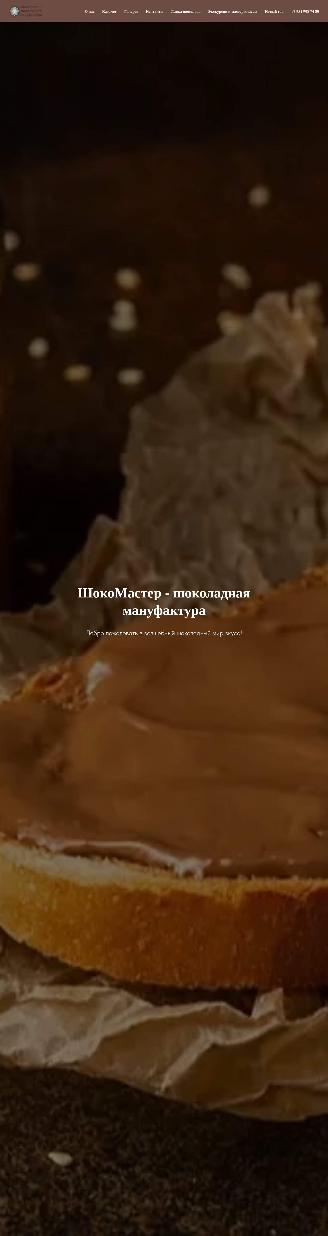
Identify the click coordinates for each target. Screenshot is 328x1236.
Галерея (131, 11)
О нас (90, 11)
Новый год (274, 11)
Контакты (154, 11)
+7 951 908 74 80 (305, 11)
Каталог (109, 11)
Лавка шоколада (186, 11)
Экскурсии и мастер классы (232, 11)
